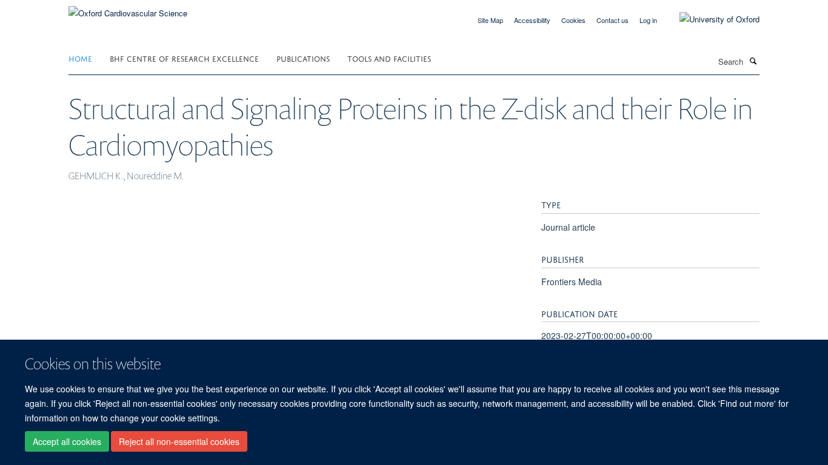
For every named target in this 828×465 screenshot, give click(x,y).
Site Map (490, 20)
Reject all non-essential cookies (179, 441)
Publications (303, 58)
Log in (648, 20)
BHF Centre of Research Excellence (184, 58)
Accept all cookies (67, 441)
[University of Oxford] (710, 19)
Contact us (612, 20)
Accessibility (532, 20)
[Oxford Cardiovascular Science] (127, 9)
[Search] (753, 60)
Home (80, 58)
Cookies (573, 20)
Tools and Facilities (389, 58)
